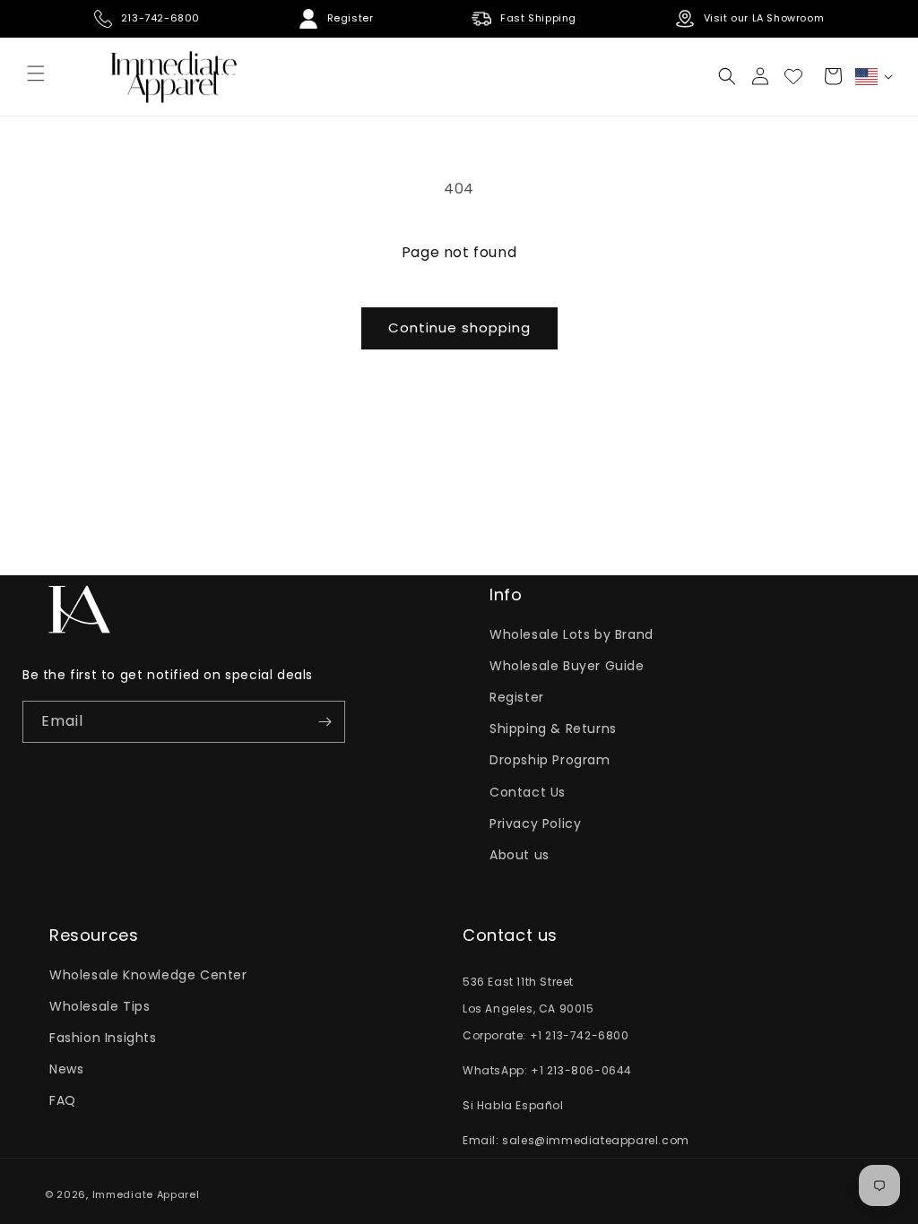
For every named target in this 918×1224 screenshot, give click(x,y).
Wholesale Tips (99, 1006)
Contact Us (527, 792)
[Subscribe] (324, 722)
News (66, 1069)
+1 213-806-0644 (581, 1070)
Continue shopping (459, 327)
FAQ (62, 1100)
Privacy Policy (535, 823)
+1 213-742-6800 (579, 1035)
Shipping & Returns (553, 728)
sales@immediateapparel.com (595, 1140)
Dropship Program (550, 760)
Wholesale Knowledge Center (148, 975)
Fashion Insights (103, 1038)
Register (516, 697)
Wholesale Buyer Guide (567, 666)
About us (519, 855)
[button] (727, 76)
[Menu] (36, 73)
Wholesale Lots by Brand (571, 634)
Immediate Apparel (146, 1194)
